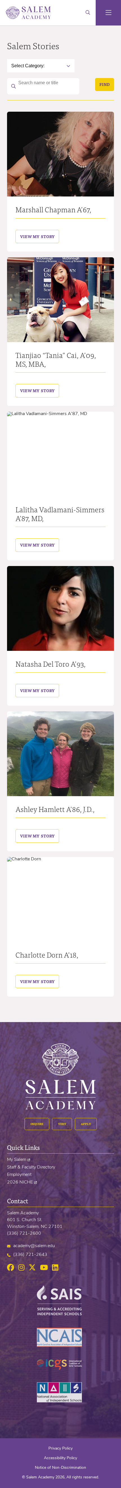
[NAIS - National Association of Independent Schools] (60, 1401)
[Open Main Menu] (108, 12)
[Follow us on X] (32, 1268)
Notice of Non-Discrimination (60, 1468)
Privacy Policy (60, 1448)
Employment (19, 1174)
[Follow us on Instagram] (21, 1268)
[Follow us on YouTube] (44, 1268)
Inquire (36, 1124)
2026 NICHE (20, 1182)
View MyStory (35, 236)
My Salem (16, 1159)
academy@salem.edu (34, 1246)
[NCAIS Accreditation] (60, 1346)
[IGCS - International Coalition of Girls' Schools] (60, 1368)
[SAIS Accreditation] (60, 1314)
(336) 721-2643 (30, 1254)
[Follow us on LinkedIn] (55, 1268)
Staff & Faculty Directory (31, 1167)
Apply (86, 1124)
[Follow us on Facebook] (10, 1268)
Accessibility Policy (60, 1458)
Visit (62, 1124)
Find (104, 84)
